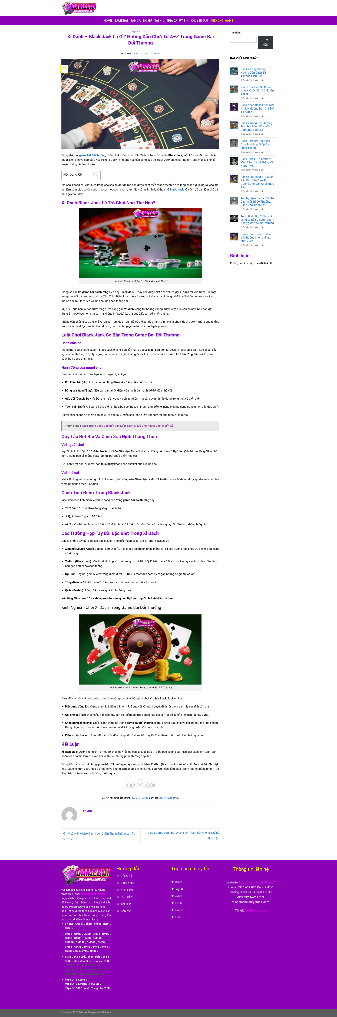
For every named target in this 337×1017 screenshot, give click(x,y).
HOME (108, 20)
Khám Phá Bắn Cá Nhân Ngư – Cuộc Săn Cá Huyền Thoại (257, 91)
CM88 (68, 934)
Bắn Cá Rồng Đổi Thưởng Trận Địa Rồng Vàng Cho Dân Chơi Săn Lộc (256, 126)
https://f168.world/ (76, 983)
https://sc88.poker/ (75, 969)
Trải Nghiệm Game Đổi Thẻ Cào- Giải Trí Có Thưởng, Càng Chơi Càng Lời (257, 202)
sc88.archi (94, 956)
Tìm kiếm (235, 32)
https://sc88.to (82, 961)
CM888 (97, 938)
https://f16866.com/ (77, 988)
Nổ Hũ (147, 20)
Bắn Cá (135, 20)
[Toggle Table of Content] (93, 175)
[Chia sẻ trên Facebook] (128, 785)
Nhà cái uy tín (177, 20)
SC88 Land (95, 965)
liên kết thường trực (168, 798)
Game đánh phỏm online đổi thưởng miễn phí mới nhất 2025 (256, 238)
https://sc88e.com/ (98, 969)
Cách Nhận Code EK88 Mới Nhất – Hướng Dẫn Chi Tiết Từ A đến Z (257, 108)
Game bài (121, 20)
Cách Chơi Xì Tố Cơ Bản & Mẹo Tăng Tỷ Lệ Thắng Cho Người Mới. (258, 162)
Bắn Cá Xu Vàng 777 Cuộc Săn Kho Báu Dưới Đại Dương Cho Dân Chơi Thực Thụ (257, 182)
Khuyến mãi (199, 20)
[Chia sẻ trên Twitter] (134, 785)
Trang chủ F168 (100, 988)
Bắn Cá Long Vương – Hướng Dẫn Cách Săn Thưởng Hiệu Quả (254, 72)
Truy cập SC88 (101, 961)
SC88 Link (80, 956)
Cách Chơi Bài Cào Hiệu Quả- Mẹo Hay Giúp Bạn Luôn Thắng (255, 144)
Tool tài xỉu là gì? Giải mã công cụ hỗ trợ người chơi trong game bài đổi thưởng (257, 220)
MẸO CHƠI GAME (222, 20)
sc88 (67, 973)
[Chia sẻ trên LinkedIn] (153, 785)
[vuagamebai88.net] (79, 8)
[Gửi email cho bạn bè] (140, 785)
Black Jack (177, 189)
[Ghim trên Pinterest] (147, 785)
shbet (89, 923)
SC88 (68, 956)
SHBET (69, 923)
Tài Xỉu (159, 20)
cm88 (87, 946)
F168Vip (94, 983)
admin (157, 53)
